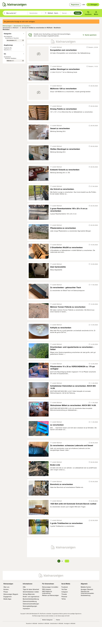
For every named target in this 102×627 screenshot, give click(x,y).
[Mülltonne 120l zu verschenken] (39, 92)
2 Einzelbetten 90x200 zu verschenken (66, 247)
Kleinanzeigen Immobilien (50, 587)
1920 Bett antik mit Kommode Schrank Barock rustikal (73, 504)
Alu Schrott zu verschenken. (62, 189)
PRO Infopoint (46, 589)
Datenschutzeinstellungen (31, 604)
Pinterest (64, 597)
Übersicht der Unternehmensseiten (87, 592)
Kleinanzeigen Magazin (10, 594)
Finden (77, 13)
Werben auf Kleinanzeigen (50, 595)
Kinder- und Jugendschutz (31, 597)
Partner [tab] (58, 620)
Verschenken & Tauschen (12, 38)
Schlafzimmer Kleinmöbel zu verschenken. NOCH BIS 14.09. (73, 387)
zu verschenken (57, 425)
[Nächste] (67, 561)
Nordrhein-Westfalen (10, 58)
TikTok (63, 599)
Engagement (7, 597)
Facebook (64, 587)
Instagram (64, 592)
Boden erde (55, 465)
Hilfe (24, 587)
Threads (64, 594)
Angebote (6, 48)
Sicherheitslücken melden (31, 592)
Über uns (6, 587)
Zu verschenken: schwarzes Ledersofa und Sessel (71, 445)
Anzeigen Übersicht (87, 589)
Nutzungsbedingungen (30, 606)
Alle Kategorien (8, 36)
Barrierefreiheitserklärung (31, 599)
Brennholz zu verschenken (61, 484)
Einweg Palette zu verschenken (63, 109)
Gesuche (6, 49)
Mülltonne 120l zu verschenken (63, 88)
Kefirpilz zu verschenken (60, 327)
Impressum (26, 608)
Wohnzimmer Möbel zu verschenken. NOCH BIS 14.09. (73, 405)
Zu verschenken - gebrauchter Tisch (65, 287)
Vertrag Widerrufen (29, 594)
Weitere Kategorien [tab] (47, 620)
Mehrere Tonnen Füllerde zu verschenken (67, 307)
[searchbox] (17, 13)
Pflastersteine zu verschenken (63, 228)
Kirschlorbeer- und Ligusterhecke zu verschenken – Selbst (72, 348)
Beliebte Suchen (86, 587)
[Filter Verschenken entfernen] (23, 40)
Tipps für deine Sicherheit (31, 589)
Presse (5, 592)
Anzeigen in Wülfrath (69, 623)
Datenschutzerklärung (30, 601)
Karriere (6, 589)
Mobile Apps (7, 599)
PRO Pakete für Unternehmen (47, 592)
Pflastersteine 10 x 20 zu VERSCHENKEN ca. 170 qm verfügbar (72, 367)
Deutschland (7, 57)
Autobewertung (85, 595)
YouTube (64, 589)
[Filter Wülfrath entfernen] (23, 60)
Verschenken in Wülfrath (56, 623)
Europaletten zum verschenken (63, 50)
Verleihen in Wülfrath (43, 623)
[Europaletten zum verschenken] (39, 53)
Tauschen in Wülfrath (31, 623)
